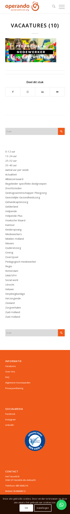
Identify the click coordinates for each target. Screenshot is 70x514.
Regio (8, 266)
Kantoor (10, 225)
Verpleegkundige (15, 293)
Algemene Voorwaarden (17, 382)
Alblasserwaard (14, 179)
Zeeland (10, 303)
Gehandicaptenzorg (16, 202)
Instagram (10, 419)
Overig (9, 252)
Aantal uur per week (17, 170)
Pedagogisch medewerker (20, 261)
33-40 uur (11, 165)
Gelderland (11, 206)
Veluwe (9, 289)
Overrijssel (11, 257)
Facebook (10, 413)
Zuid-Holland (12, 312)
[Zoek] (52, 7)
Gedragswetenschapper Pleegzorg (26, 192)
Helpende (11, 211)
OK (26, 508)
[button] (61, 505)
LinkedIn (9, 424)
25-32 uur (11, 160)
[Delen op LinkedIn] (42, 91)
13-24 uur (11, 156)
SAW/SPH (11, 275)
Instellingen (43, 508)
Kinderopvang (13, 229)
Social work (11, 280)
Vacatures (10, 366)
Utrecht (9, 284)
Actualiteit (11, 174)
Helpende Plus (13, 215)
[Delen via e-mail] (57, 91)
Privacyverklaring (14, 388)
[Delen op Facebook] (12, 91)
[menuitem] (52, 7)
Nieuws (9, 243)
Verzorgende (13, 298)
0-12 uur (10, 151)
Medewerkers (13, 234)
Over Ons (10, 371)
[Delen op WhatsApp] (27, 91)
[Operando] (29, 7)
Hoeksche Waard (15, 220)
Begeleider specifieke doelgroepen (26, 183)
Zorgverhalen (13, 307)
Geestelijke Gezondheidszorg (22, 197)
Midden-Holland (14, 238)
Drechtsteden (13, 188)
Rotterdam (11, 270)
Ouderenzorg (13, 248)
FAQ (7, 377)
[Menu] (60, 7)
